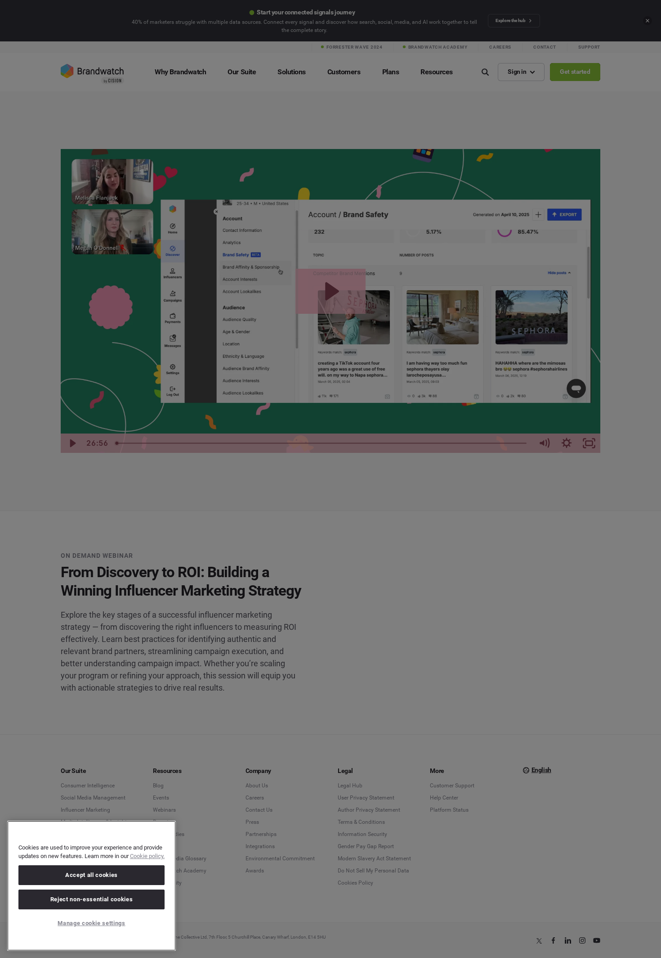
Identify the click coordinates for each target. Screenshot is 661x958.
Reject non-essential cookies (91, 899)
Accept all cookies (91, 875)
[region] (91, 886)
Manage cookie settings (91, 923)
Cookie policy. (147, 856)
